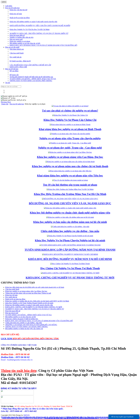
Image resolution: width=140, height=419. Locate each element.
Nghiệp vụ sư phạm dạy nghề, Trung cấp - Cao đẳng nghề (70, 147)
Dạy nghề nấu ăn (15, 57)
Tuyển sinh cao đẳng (71, 417)
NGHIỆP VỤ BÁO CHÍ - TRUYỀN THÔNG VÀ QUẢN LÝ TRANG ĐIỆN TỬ (39, 33)
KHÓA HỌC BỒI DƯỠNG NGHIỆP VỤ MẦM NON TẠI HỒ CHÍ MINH (70, 259)
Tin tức (7, 83)
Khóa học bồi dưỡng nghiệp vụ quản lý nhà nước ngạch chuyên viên (33, 22)
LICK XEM (7, 338)
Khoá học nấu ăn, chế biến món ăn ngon (51, 417)
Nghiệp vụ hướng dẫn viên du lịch (21, 37)
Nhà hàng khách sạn (17, 49)
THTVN (26, 415)
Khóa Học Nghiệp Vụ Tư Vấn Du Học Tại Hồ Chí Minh (29, 29)
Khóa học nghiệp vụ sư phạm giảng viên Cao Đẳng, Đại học (70, 157)
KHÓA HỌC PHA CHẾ (18, 67)
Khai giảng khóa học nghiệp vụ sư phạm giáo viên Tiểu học (70, 175)
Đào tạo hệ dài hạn (11, 69)
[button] (4, 102)
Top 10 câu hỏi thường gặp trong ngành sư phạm (70, 184)
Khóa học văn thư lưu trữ (18, 10)
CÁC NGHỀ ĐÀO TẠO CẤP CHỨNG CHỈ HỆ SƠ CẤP (30, 65)
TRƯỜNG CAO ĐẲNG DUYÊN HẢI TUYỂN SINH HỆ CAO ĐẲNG (31, 325)
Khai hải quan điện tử (17, 35)
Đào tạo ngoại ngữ (16, 39)
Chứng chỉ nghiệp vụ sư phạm (12, 418)
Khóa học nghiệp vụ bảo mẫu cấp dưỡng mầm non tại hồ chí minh (70, 221)
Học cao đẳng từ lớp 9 (68, 418)
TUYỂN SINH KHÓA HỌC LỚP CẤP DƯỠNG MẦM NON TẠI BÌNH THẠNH (70, 249)
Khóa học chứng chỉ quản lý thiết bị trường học (21, 319)
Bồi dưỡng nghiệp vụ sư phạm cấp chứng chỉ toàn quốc (99, 417)
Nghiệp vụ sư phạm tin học (33, 418)
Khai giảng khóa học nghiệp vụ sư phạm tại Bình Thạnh (70, 129)
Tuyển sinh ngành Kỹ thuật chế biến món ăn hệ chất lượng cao (31, 77)
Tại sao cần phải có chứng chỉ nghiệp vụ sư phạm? (70, 110)
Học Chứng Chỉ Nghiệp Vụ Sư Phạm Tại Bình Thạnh (70, 268)
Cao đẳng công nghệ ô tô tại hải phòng (97, 417)
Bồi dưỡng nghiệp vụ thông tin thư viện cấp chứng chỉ (24, 329)
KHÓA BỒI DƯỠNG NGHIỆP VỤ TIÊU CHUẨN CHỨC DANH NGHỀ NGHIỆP (40, 25)
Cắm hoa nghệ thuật (17, 53)
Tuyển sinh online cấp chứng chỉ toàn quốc (48, 417)
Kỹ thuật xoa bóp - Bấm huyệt (20, 61)
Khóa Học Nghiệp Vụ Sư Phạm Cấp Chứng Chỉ (70, 119)
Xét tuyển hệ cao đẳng (51, 418)
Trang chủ (4, 104)
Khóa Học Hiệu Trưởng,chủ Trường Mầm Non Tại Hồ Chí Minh (70, 194)
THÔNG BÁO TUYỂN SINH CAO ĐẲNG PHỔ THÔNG (31, 81)
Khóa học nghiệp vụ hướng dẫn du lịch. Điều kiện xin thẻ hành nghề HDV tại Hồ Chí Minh (37, 301)
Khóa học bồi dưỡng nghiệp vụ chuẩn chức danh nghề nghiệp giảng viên (70, 212)
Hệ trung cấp (14, 75)
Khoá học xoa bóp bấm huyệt (21, 417)
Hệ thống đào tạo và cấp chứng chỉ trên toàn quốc (18, 417)
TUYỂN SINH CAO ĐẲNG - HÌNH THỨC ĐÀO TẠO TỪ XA (33, 79)
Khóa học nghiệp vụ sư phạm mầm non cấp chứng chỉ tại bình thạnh (70, 166)
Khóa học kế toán (16, 14)
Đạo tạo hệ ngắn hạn (12, 8)
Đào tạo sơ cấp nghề (12, 47)
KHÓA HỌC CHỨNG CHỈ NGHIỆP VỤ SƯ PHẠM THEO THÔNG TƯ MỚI (70, 277)
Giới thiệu (8, 6)
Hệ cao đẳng (14, 71)
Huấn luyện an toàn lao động (20, 18)
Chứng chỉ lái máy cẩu (74, 417)
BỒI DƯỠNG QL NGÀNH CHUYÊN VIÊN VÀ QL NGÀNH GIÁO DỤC (70, 203)
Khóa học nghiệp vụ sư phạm (20, 41)
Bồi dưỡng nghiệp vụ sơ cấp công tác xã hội (25, 43)
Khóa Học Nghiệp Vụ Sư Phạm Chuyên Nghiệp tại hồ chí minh (70, 240)
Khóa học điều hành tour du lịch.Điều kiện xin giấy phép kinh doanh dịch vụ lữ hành (34, 287)
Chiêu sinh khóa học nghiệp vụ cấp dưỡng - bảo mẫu (70, 231)
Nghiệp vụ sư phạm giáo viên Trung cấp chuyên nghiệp (70, 138)
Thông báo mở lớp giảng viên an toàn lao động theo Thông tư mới (28, 293)
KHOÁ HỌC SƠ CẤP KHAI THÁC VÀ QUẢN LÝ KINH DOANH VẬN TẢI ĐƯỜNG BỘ (43, 45)
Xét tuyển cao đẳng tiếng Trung (88, 418)
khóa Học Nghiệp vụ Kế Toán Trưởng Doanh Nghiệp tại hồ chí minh (29, 303)
